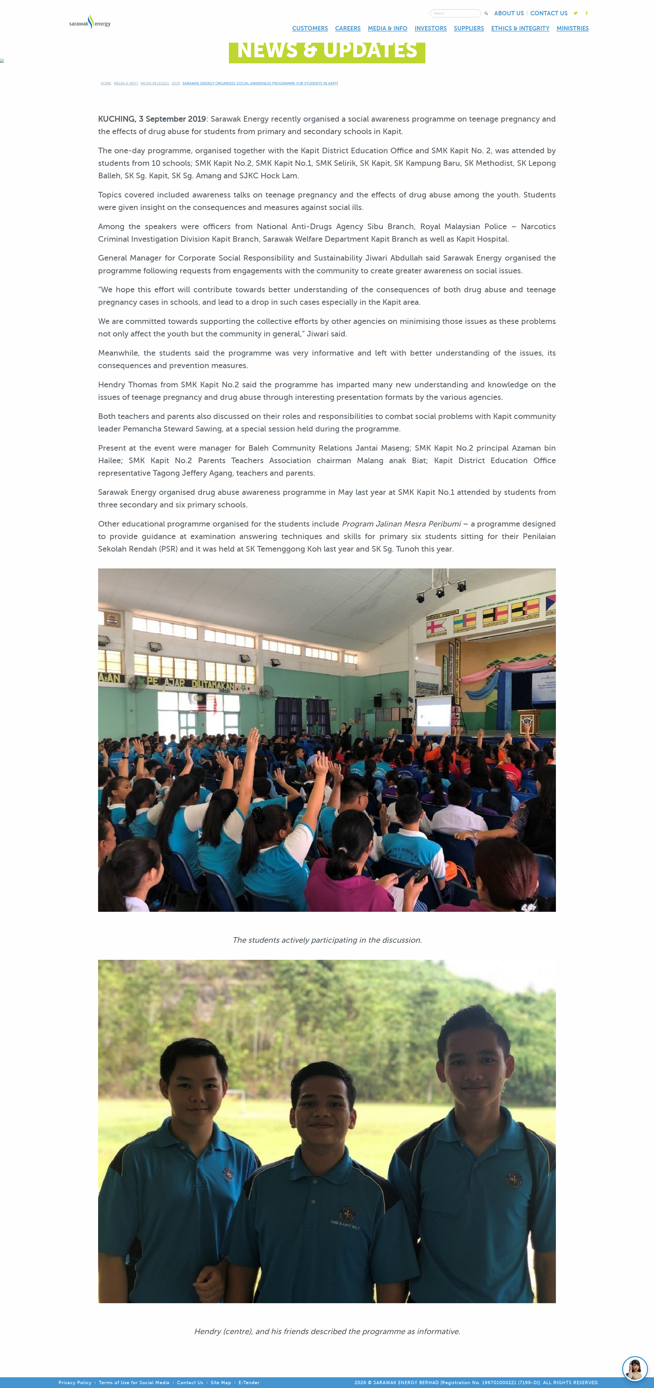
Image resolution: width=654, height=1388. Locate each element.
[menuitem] (310, 28)
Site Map (221, 1382)
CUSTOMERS (310, 28)
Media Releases (155, 83)
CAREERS (348, 28)
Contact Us (190, 1382)
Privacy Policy (75, 1382)
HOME (106, 83)
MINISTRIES (573, 28)
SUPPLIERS (469, 28)
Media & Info (126, 83)
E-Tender (249, 1382)
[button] (486, 13)
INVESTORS (431, 28)
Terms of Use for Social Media (134, 1382)
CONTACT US (549, 13)
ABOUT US (509, 13)
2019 (176, 83)
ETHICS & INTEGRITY (520, 28)
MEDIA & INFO (387, 28)
